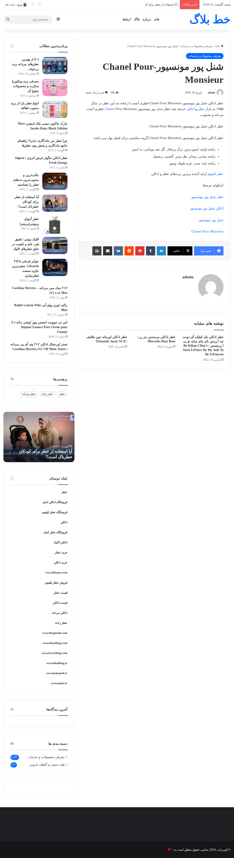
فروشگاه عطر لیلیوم (54, 512)
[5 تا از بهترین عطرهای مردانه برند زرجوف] (54, 65)
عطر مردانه (28, 394)
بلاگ (137, 19)
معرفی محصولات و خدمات (196, 46)
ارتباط (126, 19)
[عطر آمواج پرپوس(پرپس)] (54, 225)
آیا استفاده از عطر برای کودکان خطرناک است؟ (148, 4)
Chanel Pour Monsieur (207, 231)
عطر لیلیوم (215, 174)
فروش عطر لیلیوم (56, 582)
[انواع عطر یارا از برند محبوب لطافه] (54, 109)
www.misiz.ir (59, 683)
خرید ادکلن (60, 562)
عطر (201, 109)
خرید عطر (61, 552)
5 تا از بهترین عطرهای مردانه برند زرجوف (25, 64)
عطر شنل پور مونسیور (207, 197)
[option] (38, 437)
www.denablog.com (55, 643)
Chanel (110, 109)
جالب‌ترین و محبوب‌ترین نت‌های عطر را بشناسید (26, 179)
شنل (159, 109)
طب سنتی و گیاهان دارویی (47, 764)
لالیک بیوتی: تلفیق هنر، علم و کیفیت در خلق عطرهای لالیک (25, 244)
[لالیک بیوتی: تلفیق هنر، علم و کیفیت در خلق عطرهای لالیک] (54, 245)
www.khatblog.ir (56, 663)
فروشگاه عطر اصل (55, 532)
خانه (157, 19)
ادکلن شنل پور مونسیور (206, 208)
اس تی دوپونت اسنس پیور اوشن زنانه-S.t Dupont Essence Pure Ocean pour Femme (39, 327)
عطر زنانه (47, 394)
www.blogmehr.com (54, 633)
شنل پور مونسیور (211, 220)
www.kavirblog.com (54, 653)
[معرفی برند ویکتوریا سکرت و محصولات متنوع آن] (54, 87)
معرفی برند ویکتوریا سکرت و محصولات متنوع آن (25, 86)
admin (211, 92)
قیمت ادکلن (60, 602)
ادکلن (190, 109)
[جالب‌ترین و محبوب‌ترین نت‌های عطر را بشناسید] (54, 181)
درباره (147, 19)
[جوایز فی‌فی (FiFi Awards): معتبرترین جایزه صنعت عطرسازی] (54, 267)
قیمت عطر (60, 592)
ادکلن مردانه (59, 612)
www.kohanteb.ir (56, 673)
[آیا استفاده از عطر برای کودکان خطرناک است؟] (54, 203)
